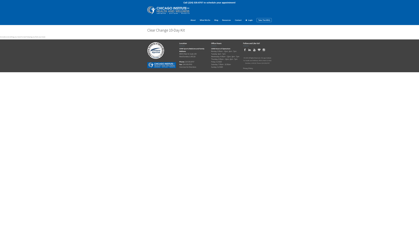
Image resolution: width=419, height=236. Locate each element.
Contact (238, 20)
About (193, 20)
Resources (226, 20)
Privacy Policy (248, 68)
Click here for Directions (187, 67)
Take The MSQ (264, 20)
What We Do (205, 20)
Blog (216, 20)
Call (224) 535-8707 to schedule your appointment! (209, 2)
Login (250, 20)
